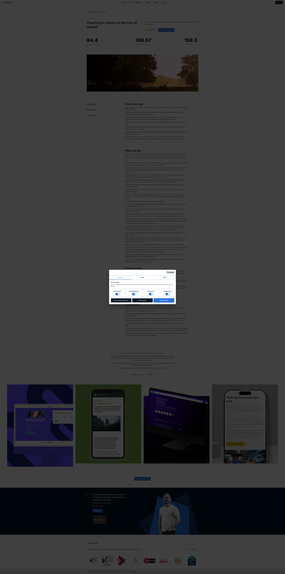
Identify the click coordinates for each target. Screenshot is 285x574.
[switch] (134, 294)
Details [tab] (142, 277)
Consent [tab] (120, 277)
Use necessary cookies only (121, 300)
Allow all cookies (163, 300)
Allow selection (143, 300)
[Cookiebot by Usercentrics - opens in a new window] (167, 272)
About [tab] (164, 277)
